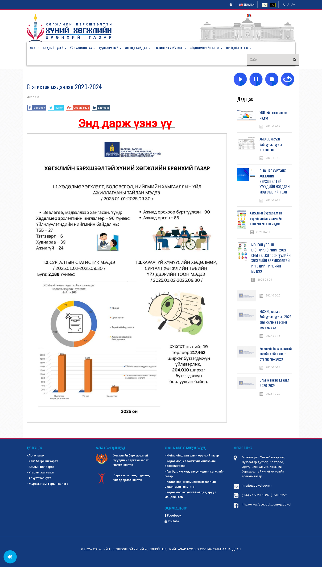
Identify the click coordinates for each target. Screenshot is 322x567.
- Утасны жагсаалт (40, 472)
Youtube (173, 521)
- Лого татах (35, 455)
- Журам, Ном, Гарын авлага (47, 483)
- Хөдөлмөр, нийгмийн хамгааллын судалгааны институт (190, 484)
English (249, 4)
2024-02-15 (273, 335)
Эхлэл (34, 47)
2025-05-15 (273, 158)
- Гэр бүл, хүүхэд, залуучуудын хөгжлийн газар (194, 474)
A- (284, 4)
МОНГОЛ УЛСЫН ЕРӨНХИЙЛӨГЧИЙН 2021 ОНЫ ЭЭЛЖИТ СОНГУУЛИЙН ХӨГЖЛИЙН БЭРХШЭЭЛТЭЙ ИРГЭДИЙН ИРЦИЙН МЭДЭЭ (271, 258)
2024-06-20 (273, 295)
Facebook (173, 515)
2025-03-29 (264, 279)
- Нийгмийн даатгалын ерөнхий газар (192, 455)
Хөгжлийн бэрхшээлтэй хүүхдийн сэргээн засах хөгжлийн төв (131, 460)
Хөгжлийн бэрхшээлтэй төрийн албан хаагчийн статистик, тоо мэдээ (266, 218)
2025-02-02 (273, 126)
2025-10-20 (33, 97)
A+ (293, 4)
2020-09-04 (273, 200)
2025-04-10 (263, 232)
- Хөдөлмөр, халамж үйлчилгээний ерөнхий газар (190, 463)
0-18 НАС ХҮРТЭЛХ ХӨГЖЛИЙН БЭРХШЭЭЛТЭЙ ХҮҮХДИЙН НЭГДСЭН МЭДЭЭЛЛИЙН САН (275, 181)
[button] (56, 48)
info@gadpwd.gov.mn (257, 485)
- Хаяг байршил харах (42, 461)
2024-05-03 (273, 367)
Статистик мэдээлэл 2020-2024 (64, 86)
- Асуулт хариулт (39, 478)
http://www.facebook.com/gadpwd (266, 504)
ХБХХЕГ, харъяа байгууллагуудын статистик (271, 144)
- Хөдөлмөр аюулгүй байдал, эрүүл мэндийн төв (190, 494)
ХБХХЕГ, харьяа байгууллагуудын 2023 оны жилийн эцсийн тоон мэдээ (276, 319)
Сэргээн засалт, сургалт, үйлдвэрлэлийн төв (131, 477)
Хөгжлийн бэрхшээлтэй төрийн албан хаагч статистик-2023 (276, 354)
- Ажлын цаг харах (40, 466)
